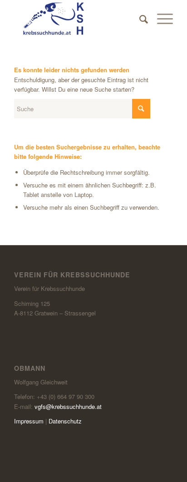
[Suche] (139, 18)
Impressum (29, 421)
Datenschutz (65, 421)
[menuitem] (139, 18)
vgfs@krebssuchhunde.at (68, 406)
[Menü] (160, 18)
